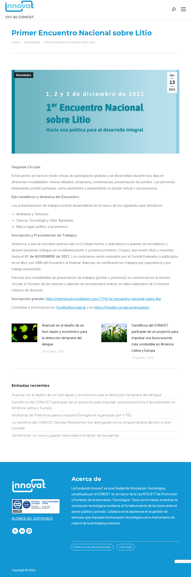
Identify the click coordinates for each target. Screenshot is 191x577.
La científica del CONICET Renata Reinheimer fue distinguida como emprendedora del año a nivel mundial (91, 425)
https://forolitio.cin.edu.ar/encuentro (121, 307)
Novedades (23, 75)
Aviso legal (125, 547)
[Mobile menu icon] (183, 9)
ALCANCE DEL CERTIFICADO (32, 518)
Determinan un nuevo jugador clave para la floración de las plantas (65, 435)
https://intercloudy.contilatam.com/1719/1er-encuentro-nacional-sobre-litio (103, 299)
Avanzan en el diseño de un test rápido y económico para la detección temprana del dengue (64, 334)
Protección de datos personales (92, 547)
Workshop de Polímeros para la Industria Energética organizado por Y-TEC (72, 415)
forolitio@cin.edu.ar (71, 307)
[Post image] (24, 333)
